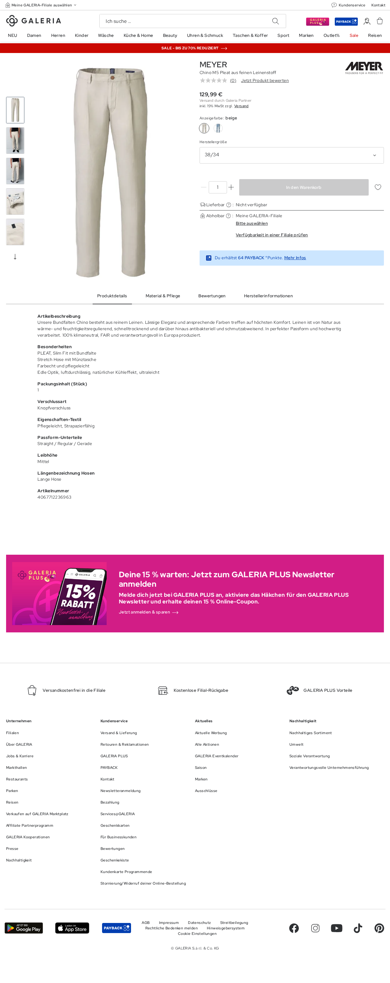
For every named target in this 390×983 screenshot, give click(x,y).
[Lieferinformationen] (228, 205)
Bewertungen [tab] (211, 296)
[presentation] (15, 256)
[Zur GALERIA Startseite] (33, 21)
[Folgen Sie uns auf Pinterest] (379, 928)
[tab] (110, 173)
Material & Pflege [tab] (163, 296)
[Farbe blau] (218, 128)
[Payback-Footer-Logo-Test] (116, 928)
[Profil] (367, 21)
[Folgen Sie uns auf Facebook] (294, 928)
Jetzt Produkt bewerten (265, 80)
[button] (41, 5)
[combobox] (292, 155)
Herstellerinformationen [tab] (268, 296)
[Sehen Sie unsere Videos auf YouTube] (337, 928)
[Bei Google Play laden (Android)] (24, 928)
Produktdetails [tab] (112, 296)
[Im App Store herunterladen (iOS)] (72, 928)
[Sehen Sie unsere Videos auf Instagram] (315, 928)
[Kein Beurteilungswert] (215, 80)
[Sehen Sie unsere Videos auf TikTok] (358, 928)
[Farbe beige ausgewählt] (204, 128)
